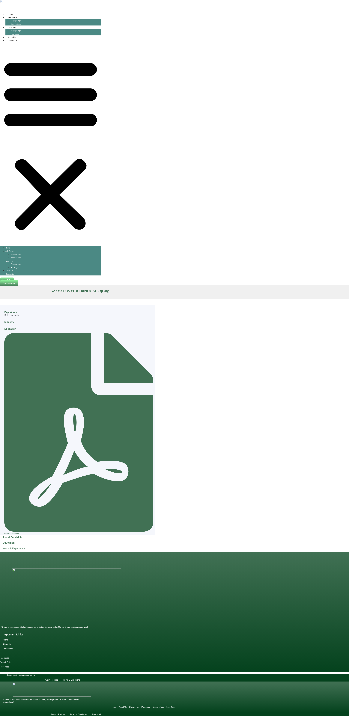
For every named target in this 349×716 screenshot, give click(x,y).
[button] (50, 144)
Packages (15, 267)
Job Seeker (12, 17)
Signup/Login (16, 21)
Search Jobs (16, 258)
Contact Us (12, 40)
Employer (12, 27)
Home (10, 14)
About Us (12, 37)
